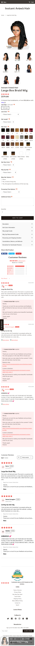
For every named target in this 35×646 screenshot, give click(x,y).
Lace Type (7, 104)
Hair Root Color (5, 162)
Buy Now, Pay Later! (17, 594)
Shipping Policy (17, 598)
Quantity (3, 209)
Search (17, 605)
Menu (4, 2)
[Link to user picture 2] (14, 343)
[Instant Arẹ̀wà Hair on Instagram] (19, 619)
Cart (32, 2)
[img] (5, 283)
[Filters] (19, 457)
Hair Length (4, 119)
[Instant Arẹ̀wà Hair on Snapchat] (23, 619)
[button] (5, 94)
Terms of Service (17, 590)
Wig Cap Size (4, 169)
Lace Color (4, 111)
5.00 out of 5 (21, 261)
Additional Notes (6, 197)
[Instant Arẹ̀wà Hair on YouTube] (27, 619)
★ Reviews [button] (2, 325)
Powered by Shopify (27, 636)
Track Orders (17, 596)
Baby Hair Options (6, 177)
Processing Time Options (8, 189)
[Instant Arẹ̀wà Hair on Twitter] (8, 619)
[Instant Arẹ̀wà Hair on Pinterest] (16, 619)
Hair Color (4, 127)
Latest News (17, 610)
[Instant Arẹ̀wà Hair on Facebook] (12, 619)
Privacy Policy (17, 592)
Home (2, 15)
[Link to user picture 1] (5, 343)
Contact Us (17, 603)
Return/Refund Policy (17, 600)
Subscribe (28, 631)
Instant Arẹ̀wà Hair (17, 8)
